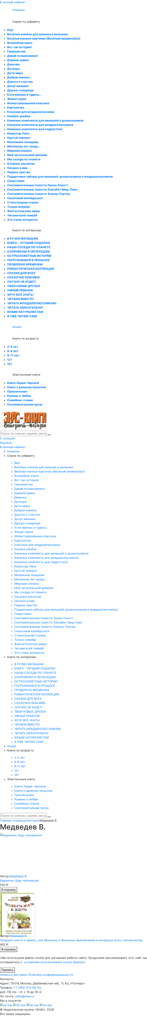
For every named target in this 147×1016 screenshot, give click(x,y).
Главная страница (13, 820)
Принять (7, 970)
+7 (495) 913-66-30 (27, 987)
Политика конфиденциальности (50, 974)
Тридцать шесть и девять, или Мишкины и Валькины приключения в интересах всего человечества (71, 940)
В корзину (8, 889)
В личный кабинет (13, 2)
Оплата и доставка (13, 974)
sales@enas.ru (24, 996)
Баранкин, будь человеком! (19, 880)
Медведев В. (18, 876)
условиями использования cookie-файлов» (54, 962)
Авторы (32, 820)
